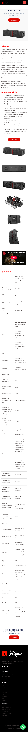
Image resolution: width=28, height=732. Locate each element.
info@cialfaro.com (6, 679)
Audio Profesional (6, 707)
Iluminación (4, 715)
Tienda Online (5, 696)
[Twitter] (4, 666)
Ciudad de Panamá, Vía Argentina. (10, 675)
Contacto (4, 700)
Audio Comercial (6, 709)
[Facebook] (2, 666)
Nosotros (4, 688)
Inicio (3, 685)
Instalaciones (5, 711)
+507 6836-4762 (6, 677)
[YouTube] (7, 666)
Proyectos (4, 692)
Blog (3, 694)
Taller (3, 698)
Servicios (4, 690)
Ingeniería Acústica (6, 713)
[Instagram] (9, 666)
